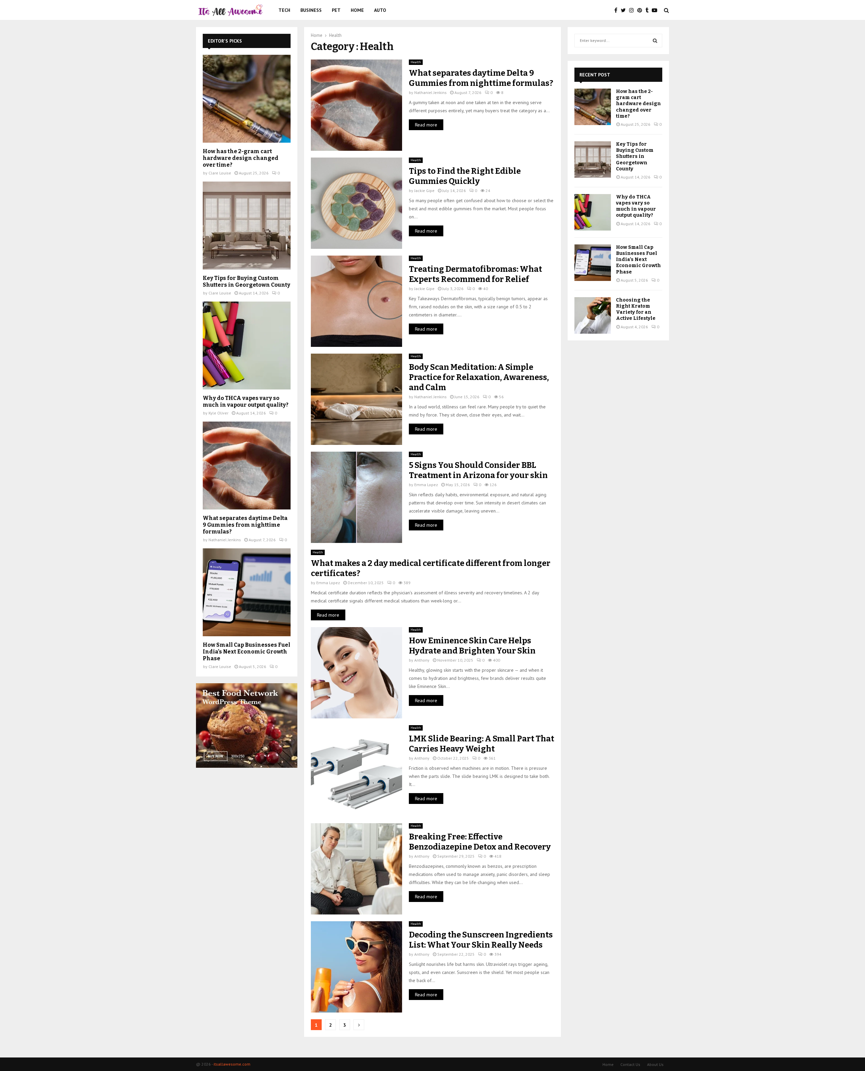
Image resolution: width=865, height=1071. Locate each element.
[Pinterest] (641, 10)
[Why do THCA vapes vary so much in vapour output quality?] (247, 345)
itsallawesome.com (232, 1064)
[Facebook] (617, 10)
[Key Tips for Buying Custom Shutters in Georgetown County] (247, 225)
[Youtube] (656, 10)
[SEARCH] (655, 40)
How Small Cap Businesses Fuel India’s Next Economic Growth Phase (246, 652)
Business (311, 10)
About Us (655, 1064)
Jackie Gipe (424, 190)
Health (416, 62)
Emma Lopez (426, 484)
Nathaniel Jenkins (430, 92)
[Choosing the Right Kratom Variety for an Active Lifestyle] (592, 315)
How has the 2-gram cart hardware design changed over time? (240, 158)
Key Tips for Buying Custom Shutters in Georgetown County (246, 281)
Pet (336, 10)
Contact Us (630, 1064)
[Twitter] (625, 10)
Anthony (421, 660)
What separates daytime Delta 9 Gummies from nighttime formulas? (245, 525)
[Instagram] (633, 10)
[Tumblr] (648, 10)
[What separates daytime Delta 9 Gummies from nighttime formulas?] (247, 465)
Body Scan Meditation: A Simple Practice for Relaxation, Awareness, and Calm (479, 377)
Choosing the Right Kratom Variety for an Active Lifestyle (636, 309)
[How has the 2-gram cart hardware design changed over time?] (247, 99)
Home (357, 10)
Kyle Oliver (218, 412)
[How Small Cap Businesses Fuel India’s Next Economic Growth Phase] (247, 592)
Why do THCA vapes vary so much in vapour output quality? (246, 401)
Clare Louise (219, 172)
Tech (284, 10)
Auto (380, 10)
